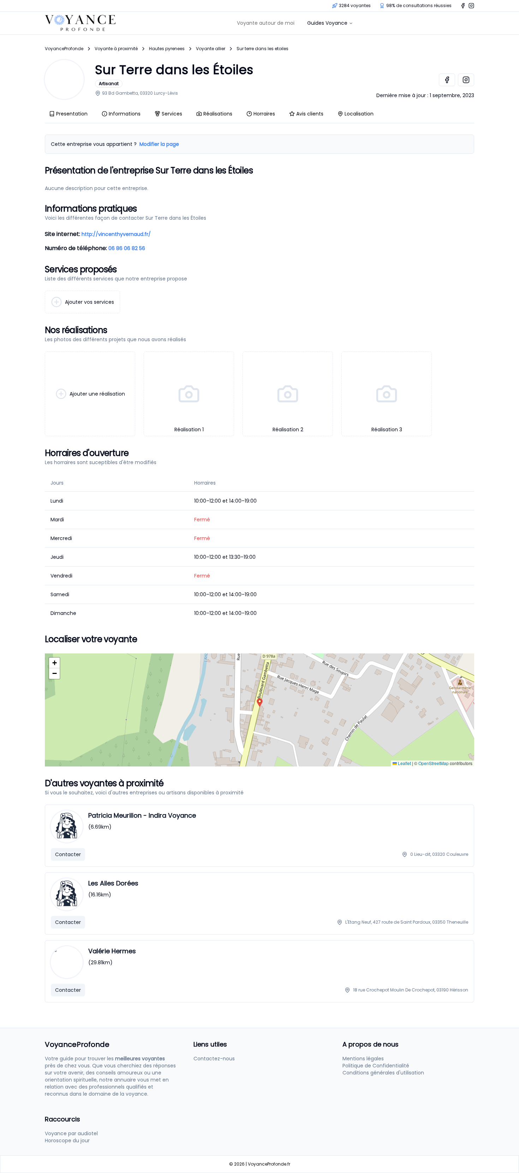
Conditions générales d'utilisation (383, 1072)
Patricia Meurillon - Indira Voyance (142, 815)
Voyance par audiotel (71, 1133)
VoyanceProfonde (64, 49)
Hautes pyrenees (167, 49)
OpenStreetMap (433, 763)
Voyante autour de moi (265, 22)
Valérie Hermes (112, 951)
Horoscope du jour (67, 1140)
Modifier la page (159, 144)
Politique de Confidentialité (375, 1065)
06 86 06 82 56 (126, 248)
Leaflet (404, 763)
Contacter (68, 854)
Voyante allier (210, 49)
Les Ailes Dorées (113, 883)
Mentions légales (363, 1058)
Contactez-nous (214, 1058)
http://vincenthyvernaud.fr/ (116, 234)
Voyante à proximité (116, 49)
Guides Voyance (327, 22)
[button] (259, 702)
